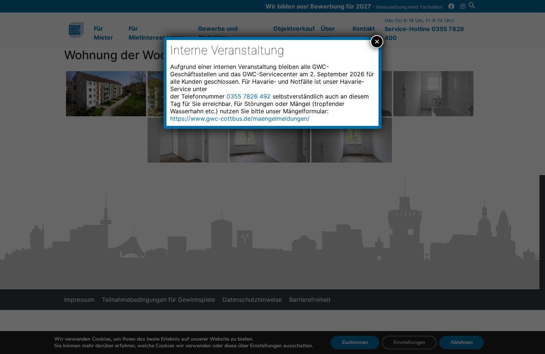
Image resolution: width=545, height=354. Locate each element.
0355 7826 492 (249, 96)
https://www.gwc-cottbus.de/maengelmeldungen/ (240, 118)
